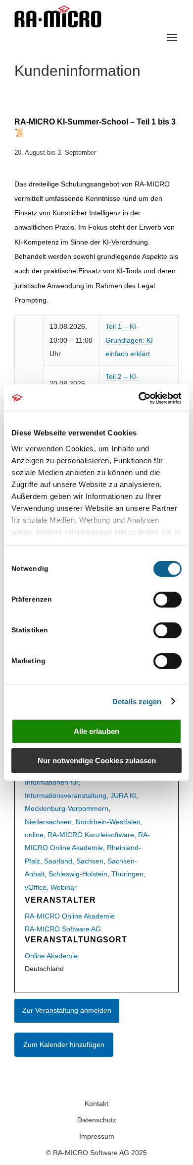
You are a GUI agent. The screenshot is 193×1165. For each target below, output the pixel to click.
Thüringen (127, 874)
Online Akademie (51, 956)
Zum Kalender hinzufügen (63, 1044)
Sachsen (89, 861)
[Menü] (172, 37)
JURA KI (123, 795)
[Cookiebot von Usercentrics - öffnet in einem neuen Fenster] (139, 398)
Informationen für (51, 782)
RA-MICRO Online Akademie (70, 916)
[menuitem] (172, 37)
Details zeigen (136, 701)
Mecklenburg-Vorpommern (66, 808)
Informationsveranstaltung (65, 795)
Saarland (58, 861)
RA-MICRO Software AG (63, 929)
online (34, 835)
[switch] (167, 600)
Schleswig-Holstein (77, 874)
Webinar (63, 887)
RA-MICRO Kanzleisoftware (91, 835)
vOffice (36, 887)
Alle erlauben (96, 731)
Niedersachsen (48, 822)
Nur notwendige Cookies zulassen (97, 760)
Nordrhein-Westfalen (108, 822)
